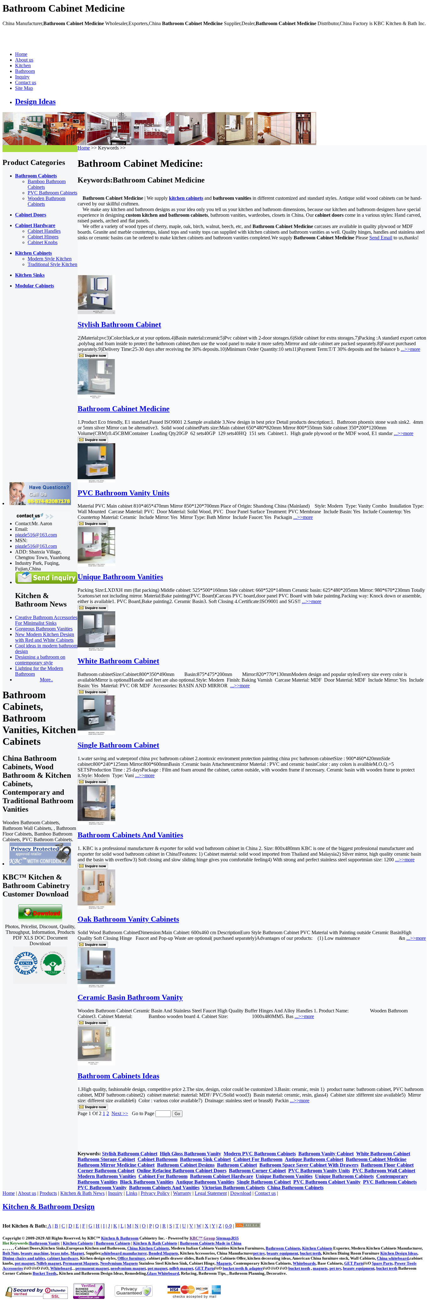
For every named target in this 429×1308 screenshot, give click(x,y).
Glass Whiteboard (163, 1273)
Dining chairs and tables (24, 1258)
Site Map (24, 88)
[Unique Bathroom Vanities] (96, 564)
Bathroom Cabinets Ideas (118, 1076)
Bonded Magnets (163, 1253)
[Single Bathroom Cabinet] (96, 733)
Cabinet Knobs (42, 242)
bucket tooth (299, 1268)
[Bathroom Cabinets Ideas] (96, 1063)
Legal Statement (211, 1193)
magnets (320, 1268)
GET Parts (353, 1263)
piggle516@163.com (36, 534)
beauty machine (35, 1253)
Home (21, 54)
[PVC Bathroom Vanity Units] (96, 480)
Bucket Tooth (44, 1273)
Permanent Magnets (80, 1263)
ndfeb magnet (181, 1268)
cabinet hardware (62, 1258)
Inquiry (22, 76)
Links (131, 1193)
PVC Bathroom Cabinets (52, 192)
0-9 (228, 1226)
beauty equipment (282, 1253)
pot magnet (25, 1263)
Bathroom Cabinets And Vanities (130, 835)
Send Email (380, 237)
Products (48, 1193)
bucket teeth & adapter (243, 1268)
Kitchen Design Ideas (398, 1253)
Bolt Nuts (11, 1253)
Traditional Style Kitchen (52, 264)
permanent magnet (92, 1268)
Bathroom (25, 71)
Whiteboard (61, 1268)
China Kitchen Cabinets (148, 1248)
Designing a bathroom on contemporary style (40, 659)
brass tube (59, 1253)
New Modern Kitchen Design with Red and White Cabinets (44, 637)
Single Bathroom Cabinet (118, 745)
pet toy (259, 1253)
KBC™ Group (202, 1238)
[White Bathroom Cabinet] (96, 648)
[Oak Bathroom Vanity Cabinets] (96, 907)
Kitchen (23, 65)
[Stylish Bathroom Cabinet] (96, 312)
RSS (235, 1238)
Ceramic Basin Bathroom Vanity (130, 997)
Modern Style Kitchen (50, 258)
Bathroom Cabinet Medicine (124, 409)
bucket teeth (310, 1253)
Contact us (25, 82)
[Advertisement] (28, 388)
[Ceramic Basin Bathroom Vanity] (96, 985)
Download (240, 1193)
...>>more (410, 349)
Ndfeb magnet (48, 1263)
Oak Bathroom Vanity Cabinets (128, 919)
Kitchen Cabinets (317, 1248)
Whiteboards (304, 1263)
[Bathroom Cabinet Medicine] (96, 396)
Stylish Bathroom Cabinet (119, 324)
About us (24, 60)
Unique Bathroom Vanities (120, 577)
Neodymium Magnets (119, 1263)
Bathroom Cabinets (283, 1248)
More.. (46, 679)
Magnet (77, 1253)
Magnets (223, 1263)
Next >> (119, 1113)
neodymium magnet (128, 1268)
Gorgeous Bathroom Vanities (44, 628)
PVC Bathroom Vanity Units (123, 493)
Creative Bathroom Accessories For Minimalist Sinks (46, 620)
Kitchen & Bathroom (119, 1238)
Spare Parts (382, 1263)
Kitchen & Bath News (82, 1193)
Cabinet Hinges (43, 236)
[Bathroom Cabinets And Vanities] (96, 823)
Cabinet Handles (44, 231)
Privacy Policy (155, 1193)
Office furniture (131, 1258)
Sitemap (223, 1238)
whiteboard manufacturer (124, 1253)
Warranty (182, 1193)
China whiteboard (393, 1258)
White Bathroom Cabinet (118, 661)
